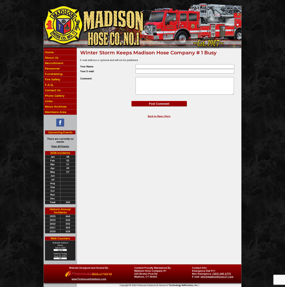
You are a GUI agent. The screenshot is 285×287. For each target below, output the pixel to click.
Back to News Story (159, 116)
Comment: (86, 78)
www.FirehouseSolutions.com (89, 279)
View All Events (60, 146)
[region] (60, 82)
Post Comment (159, 103)
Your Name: (87, 66)
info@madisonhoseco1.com (217, 276)
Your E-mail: (87, 71)
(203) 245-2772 (221, 273)
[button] (60, 57)
